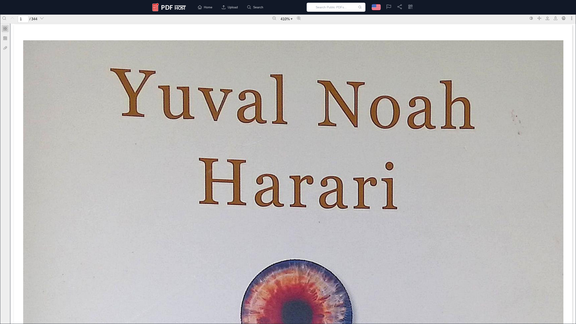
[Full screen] (539, 18)
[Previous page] (12, 18)
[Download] (555, 18)
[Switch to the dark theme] (531, 18)
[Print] (563, 18)
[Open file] (547, 18)
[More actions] (571, 18)
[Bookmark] (5, 38)
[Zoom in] (298, 18)
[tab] (5, 29)
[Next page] (41, 18)
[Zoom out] (274, 18)
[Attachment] (5, 48)
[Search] (4, 18)
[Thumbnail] (5, 28)
